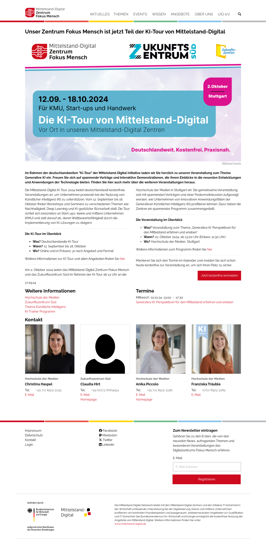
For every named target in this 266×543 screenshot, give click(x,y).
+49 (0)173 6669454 (105, 390)
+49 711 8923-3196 (160, 390)
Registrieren (206, 479)
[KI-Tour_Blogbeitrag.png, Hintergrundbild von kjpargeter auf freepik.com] (133, 100)
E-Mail (177, 458)
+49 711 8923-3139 (48, 390)
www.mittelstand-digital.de (130, 523)
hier (122, 259)
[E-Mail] (29, 395)
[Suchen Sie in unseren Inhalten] (239, 14)
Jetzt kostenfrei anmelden (219, 275)
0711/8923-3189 (213, 390)
